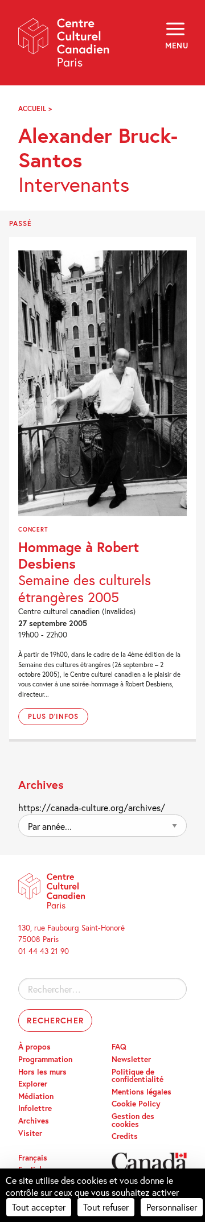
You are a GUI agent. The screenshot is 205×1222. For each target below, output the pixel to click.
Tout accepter (38, 1207)
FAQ (119, 1047)
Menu (176, 45)
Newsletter (131, 1059)
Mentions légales (141, 1092)
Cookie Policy (136, 1103)
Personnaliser (171, 1207)
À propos (34, 1047)
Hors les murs (42, 1072)
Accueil (32, 108)
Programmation (45, 1059)
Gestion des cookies (133, 1120)
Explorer (32, 1084)
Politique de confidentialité (137, 1076)
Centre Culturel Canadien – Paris (64, 46)
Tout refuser (106, 1207)
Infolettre (35, 1108)
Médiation (36, 1096)
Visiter (30, 1133)
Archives (33, 1121)
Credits (125, 1136)
